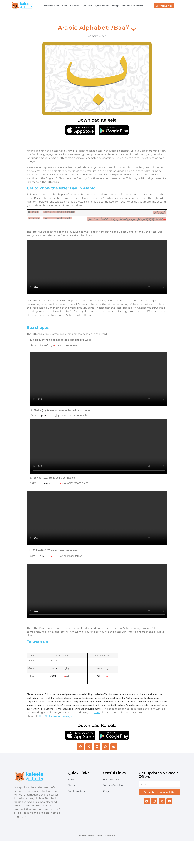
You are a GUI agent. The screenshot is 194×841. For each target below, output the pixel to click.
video (97, 712)
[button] (80, 746)
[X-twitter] (162, 801)
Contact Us (102, 5)
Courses (87, 5)
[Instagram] (154, 801)
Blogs (115, 5)
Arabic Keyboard (132, 5)
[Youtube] (169, 801)
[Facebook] (147, 801)
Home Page (51, 5)
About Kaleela (71, 5)
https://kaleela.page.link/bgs (55, 716)
